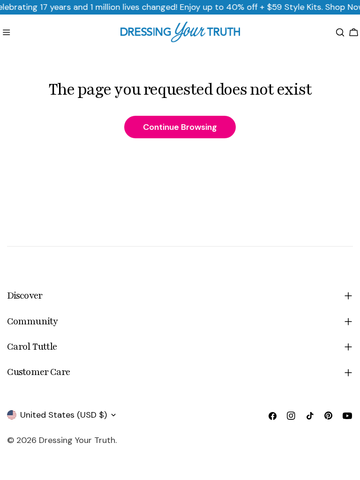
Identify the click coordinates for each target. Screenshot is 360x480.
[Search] (340, 32)
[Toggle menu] (6, 32)
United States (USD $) (63, 414)
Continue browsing (180, 127)
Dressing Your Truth (77, 440)
